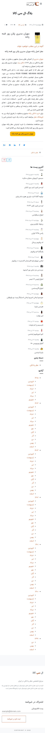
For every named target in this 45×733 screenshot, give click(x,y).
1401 (36, 544)
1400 (36, 591)
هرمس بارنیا (39, 306)
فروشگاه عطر (38, 117)
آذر (33, 435)
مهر (32, 428)
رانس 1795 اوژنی (37, 233)
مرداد (32, 396)
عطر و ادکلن (34, 365)
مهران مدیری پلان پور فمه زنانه (15, 35)
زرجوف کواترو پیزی (36, 224)
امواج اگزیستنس (37, 288)
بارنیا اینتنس (38, 352)
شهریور (31, 399)
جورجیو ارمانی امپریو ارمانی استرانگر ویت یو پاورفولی (25, 297)
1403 (36, 450)
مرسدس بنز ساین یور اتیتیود (33, 270)
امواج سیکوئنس (37, 214)
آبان (32, 432)
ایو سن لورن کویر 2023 (35, 205)
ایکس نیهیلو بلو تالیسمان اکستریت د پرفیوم (27, 260)
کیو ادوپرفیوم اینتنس (35, 334)
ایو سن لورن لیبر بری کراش (33, 187)
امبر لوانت (39, 315)
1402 (36, 497)
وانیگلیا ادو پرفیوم (37, 251)
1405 (36, 377)
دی (32, 439)
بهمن (32, 443)
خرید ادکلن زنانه (34, 113)
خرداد (32, 388)
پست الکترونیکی (37, 708)
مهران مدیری (38, 59)
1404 (36, 403)
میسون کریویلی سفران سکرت (32, 178)
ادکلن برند (20, 62)
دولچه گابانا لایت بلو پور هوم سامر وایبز (29, 196)
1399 (36, 638)
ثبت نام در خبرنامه (13, 719)
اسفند (32, 446)
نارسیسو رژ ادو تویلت (36, 325)
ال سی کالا (21, 25)
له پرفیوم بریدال (37, 242)
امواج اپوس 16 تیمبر (36, 279)
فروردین (31, 381)
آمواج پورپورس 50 (37, 343)
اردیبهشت (30, 385)
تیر (33, 392)
